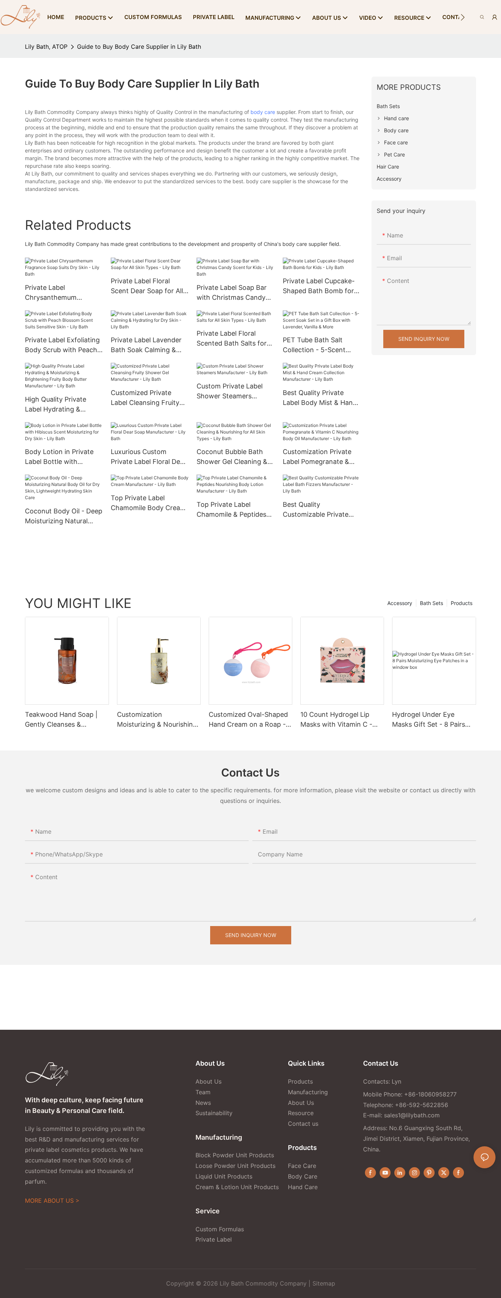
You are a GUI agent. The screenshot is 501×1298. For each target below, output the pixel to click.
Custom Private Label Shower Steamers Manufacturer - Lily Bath (234, 391)
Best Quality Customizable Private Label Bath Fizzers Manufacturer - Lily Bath (320, 510)
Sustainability (214, 1113)
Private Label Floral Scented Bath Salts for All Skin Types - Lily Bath (235, 338)
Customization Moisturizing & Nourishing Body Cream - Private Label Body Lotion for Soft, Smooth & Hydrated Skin (157, 720)
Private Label (213, 1239)
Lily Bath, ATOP (46, 46)
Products (461, 603)
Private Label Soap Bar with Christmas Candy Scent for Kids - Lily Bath (235, 293)
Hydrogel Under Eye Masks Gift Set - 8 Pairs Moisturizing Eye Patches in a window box (431, 720)
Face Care (302, 1165)
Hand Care (303, 1187)
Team (203, 1092)
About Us (208, 1081)
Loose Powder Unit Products (235, 1165)
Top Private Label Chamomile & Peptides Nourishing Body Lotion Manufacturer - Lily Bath (234, 510)
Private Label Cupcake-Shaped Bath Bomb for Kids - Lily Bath (319, 286)
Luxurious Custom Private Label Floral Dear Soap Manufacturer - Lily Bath (149, 457)
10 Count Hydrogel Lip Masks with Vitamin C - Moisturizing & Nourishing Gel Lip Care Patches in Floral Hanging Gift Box (340, 720)
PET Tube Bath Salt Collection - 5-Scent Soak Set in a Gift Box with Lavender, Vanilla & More (319, 345)
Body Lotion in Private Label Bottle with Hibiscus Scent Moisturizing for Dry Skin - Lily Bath (63, 457)
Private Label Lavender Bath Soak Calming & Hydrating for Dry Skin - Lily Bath (148, 345)
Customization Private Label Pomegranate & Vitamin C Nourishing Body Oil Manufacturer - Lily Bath (320, 457)
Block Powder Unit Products (234, 1155)
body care (263, 112)
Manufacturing (308, 1092)
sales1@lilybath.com (412, 1115)
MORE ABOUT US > (52, 1200)
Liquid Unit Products (223, 1176)
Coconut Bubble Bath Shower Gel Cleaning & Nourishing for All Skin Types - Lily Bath (232, 457)
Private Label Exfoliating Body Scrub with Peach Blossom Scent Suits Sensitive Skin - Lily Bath (63, 345)
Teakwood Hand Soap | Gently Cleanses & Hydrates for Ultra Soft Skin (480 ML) (61, 720)
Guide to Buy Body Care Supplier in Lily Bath (139, 46)
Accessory (399, 603)
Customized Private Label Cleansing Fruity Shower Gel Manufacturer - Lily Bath (148, 398)
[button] (463, 17)
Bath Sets (431, 603)
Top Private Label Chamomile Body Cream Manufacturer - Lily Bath (148, 503)
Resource (301, 1113)
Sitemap (323, 1283)
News (203, 1102)
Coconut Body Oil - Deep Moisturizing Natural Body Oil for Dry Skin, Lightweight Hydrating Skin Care (63, 516)
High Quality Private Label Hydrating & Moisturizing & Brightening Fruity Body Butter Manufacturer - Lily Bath (62, 404)
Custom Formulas (219, 1229)
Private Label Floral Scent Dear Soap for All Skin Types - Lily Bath (147, 286)
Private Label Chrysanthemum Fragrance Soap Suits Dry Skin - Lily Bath (58, 293)
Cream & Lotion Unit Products (237, 1187)
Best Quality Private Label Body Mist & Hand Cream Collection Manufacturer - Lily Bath (320, 398)
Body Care (302, 1176)
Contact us (303, 1123)
